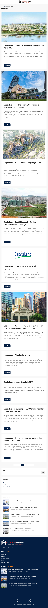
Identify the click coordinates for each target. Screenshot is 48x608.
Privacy (4, 489)
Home (4, 6)
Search (4, 470)
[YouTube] (29, 600)
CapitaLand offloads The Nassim (17, 355)
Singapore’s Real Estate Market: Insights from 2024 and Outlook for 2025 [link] (24, 521)
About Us (5, 484)
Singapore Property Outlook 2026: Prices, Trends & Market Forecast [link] (23, 507)
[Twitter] (22, 600)
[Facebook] (18, 600)
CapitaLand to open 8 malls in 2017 (18, 382)
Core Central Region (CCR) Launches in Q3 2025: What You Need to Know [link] (24, 514)
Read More (7, 65)
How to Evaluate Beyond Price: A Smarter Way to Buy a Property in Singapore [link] (25, 500)
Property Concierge (7, 486)
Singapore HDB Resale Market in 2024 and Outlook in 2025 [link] (21, 528)
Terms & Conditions (7, 491)
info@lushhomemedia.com (8, 547)
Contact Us (5, 482)
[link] (6, 502)
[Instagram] (25, 600)
